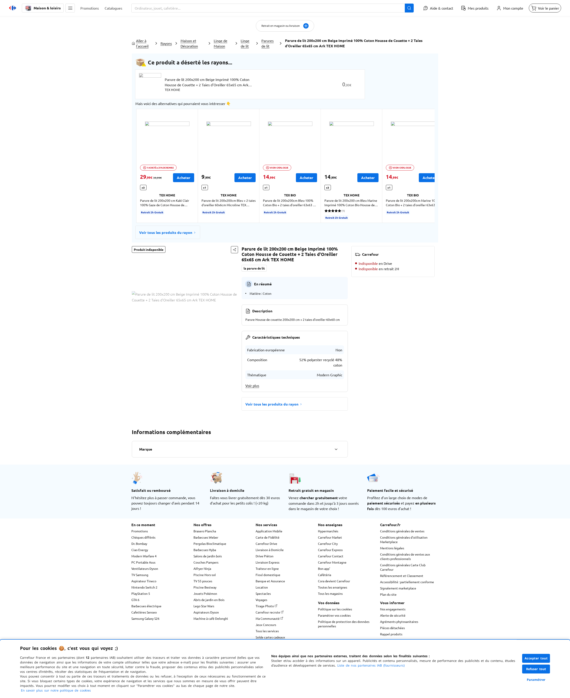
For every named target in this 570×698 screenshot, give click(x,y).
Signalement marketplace (398, 588)
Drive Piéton (264, 556)
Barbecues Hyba (204, 550)
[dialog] (285, 669)
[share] (234, 249)
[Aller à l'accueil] (12, 8)
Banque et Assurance (270, 581)
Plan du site (388, 594)
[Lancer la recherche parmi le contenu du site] (409, 8)
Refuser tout (536, 669)
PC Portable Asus (143, 562)
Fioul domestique (268, 575)
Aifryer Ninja (202, 568)
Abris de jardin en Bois (208, 600)
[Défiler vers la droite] (424, 166)
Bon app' (324, 568)
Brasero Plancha (204, 531)
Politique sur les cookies (335, 609)
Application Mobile (269, 531)
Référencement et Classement (401, 576)
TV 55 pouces (202, 581)
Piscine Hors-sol (204, 575)
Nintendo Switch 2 (144, 587)
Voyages (261, 600)
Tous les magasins (330, 593)
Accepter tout (536, 658)
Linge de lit (245, 43)
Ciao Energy (139, 550)
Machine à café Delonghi (210, 618)
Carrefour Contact (330, 556)
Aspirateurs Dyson (206, 612)
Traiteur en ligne (267, 568)
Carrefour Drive (266, 544)
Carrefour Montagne (332, 562)
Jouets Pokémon (205, 593)
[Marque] (336, 449)
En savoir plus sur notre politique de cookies (56, 690)
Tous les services (267, 631)
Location (262, 587)
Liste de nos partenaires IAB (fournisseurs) (371, 665)
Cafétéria (324, 575)
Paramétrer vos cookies (334, 615)
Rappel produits (391, 634)
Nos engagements (392, 609)
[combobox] (272, 8)
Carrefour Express (330, 550)
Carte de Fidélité (267, 537)
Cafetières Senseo (144, 612)
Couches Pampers (205, 562)
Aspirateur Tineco (143, 581)
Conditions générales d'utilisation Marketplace (404, 539)
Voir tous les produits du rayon (165, 232)
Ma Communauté (268, 618)
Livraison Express (267, 562)
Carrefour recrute (268, 612)
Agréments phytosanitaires (399, 622)
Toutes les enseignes (332, 587)
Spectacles (263, 593)
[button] (70, 8)
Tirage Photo (265, 606)
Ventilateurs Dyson (144, 568)
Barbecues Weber (205, 537)
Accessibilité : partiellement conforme (407, 582)
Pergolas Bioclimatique (209, 544)
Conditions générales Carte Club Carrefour (402, 567)
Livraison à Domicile (270, 550)
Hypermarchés (328, 531)
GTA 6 (135, 600)
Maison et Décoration (189, 43)
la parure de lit (254, 268)
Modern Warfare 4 (144, 556)
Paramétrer (536, 679)
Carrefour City (328, 544)
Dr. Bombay (139, 544)
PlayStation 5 (140, 593)
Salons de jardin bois (207, 556)
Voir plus (252, 385)
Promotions (139, 531)
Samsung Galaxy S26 (145, 618)
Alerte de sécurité (392, 615)
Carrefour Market (330, 537)
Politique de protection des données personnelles (343, 624)
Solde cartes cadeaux (270, 637)
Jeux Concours (266, 625)
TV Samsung (139, 575)
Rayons (166, 43)
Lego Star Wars (203, 606)
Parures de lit (267, 43)
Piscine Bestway (204, 587)
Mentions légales (392, 548)
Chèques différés (143, 537)
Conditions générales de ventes (402, 531)
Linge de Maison (220, 43)
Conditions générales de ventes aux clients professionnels (405, 556)
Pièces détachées (392, 628)
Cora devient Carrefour (334, 581)
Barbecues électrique (146, 606)
